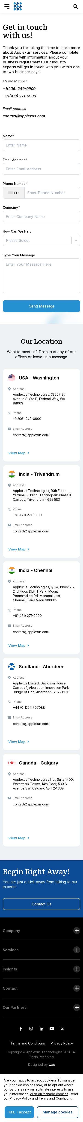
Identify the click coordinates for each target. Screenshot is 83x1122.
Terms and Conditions (27, 1043)
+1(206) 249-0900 (27, 419)
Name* (8, 136)
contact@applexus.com (31, 435)
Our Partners (15, 1007)
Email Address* (15, 160)
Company (11, 930)
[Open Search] (75, 6)
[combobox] (6, 240)
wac (52, 1064)
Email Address (14, 108)
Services (11, 950)
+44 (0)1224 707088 (29, 707)
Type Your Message (19, 255)
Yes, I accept (19, 1112)
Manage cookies (58, 1112)
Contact (10, 988)
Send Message (41, 306)
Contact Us (41, 904)
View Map (17, 453)
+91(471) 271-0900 (27, 515)
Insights (10, 969)
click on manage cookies (49, 1094)
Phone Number (15, 81)
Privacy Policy (61, 1043)
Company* (11, 207)
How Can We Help (17, 231)
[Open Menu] (7, 6)
